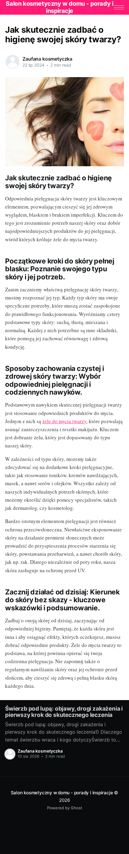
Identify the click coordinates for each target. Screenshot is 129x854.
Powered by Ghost (64, 807)
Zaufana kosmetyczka (47, 59)
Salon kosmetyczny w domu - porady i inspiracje (62, 792)
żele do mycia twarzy (64, 421)
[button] (119, 7)
